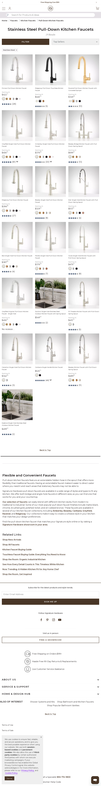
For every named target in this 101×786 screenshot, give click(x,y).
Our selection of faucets (14, 502)
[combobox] (50, 15)
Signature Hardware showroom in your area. (25, 524)
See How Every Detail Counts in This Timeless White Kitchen (33, 564)
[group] (50, 2)
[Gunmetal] (16, 98)
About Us (9, 679)
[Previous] (2, 2)
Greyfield (87, 511)
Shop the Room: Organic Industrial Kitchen (24, 559)
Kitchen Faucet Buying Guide (17, 549)
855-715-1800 (63, 777)
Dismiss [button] (9, 778)
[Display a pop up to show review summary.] (17, 162)
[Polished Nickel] (80, 156)
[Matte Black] (40, 101)
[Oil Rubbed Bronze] (50, 156)
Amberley (58, 511)
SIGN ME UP (50, 601)
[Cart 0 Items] (97, 8)
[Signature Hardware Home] (50, 8)
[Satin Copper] (83, 212)
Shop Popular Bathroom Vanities (63, 705)
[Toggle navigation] (5, 8)
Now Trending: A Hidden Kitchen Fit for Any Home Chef (30, 569)
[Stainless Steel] (3, 98)
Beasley (68, 511)
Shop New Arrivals (11, 540)
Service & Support (15, 686)
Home (4, 20)
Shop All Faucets (10, 544)
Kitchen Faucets (28, 20)
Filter (25, 42)
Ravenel (6, 514)
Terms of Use (7, 725)
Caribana (77, 511)
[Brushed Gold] (10, 98)
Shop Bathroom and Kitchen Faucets (75, 702)
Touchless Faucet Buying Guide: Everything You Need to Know (34, 554)
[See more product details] (20, 98)
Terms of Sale (7, 730)
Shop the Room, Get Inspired (17, 574)
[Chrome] (13, 98)
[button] (41, 737)
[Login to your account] (9, 8)
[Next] (97, 2)
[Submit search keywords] (7, 15)
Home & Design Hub (16, 694)
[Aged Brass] (7, 98)
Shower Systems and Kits (42, 702)
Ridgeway (21, 514)
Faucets (14, 20)
